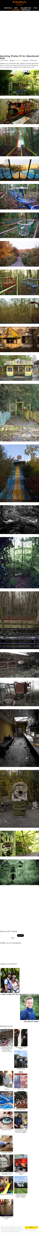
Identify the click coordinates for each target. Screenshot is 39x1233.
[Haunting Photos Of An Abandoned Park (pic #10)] (19, 351)
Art (16, 8)
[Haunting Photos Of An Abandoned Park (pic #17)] (19, 677)
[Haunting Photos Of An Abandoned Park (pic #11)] (19, 380)
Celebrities (25, 8)
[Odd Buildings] (20, 1067)
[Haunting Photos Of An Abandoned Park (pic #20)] (19, 827)
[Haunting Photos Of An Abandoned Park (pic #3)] (19, 156)
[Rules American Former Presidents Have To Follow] (20, 1193)
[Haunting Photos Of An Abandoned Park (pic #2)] (19, 123)
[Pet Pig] (6, 1088)
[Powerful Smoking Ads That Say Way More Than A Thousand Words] (6, 1046)
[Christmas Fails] (20, 1108)
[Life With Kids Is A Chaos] (20, 1171)
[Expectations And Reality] (20, 1046)
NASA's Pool (6, 1109)
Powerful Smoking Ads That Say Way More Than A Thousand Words (6, 1049)
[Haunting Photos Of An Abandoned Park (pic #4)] (19, 180)
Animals (8, 8)
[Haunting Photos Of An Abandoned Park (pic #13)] (19, 502)
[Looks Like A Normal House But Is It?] (6, 1171)
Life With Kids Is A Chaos (20, 1173)
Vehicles (26, 10)
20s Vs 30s (21, 1089)
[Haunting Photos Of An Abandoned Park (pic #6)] (19, 237)
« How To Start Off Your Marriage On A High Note (19, 994)
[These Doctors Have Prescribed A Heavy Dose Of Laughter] (20, 1128)
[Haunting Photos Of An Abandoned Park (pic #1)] (19, 95)
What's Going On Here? (7, 1217)
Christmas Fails (20, 1109)
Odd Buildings (21, 1069)
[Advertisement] (19, 33)
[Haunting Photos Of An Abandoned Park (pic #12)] (19, 441)
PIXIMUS (19, 2)
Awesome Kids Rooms (6, 1194)
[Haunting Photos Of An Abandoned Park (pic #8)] (19, 294)
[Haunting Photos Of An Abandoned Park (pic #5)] (19, 209)
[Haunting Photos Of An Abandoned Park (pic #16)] (19, 648)
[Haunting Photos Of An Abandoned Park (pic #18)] (19, 706)
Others (15, 10)
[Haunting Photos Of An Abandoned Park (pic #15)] (19, 588)
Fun (35, 8)
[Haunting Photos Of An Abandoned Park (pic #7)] (19, 266)
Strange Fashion (6, 1129)
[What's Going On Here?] (6, 1216)
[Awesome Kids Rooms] (6, 1193)
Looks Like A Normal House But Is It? (7, 1173)
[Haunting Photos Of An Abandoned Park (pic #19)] (19, 766)
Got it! (31, 1227)
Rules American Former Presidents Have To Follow (20, 1196)
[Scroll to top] (32, 1224)
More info (18, 1231)
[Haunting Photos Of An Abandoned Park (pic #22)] (19, 884)
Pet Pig (6, 1089)
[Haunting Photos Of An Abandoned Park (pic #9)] (19, 323)
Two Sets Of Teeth (31, 1021)
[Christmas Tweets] (6, 1151)
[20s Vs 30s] (20, 1088)
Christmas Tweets (6, 1152)
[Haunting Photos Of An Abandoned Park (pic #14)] (19, 533)
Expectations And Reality (21, 1047)
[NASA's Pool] (6, 1108)
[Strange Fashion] (6, 1128)
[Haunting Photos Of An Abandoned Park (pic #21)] (19, 856)
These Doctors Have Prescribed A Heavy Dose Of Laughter (21, 1131)
